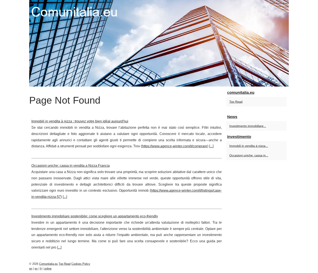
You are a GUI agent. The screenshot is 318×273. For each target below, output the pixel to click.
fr (41, 268)
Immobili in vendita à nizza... (248, 146)
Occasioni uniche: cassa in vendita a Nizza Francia (70, 165)
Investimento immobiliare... (247, 126)
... (211, 146)
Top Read (236, 101)
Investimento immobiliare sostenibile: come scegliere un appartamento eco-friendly (94, 216)
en (30, 268)
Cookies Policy (80, 263)
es (36, 268)
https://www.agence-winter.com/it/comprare (174, 146)
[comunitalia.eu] (159, 43)
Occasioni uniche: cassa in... (248, 155)
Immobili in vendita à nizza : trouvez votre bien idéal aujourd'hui (79, 121)
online (47, 268)
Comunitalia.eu (48, 263)
